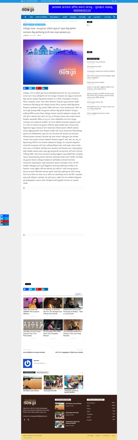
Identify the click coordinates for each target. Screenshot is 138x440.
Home (25, 21)
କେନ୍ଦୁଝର (89, 420)
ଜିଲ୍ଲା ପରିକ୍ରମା (54, 17)
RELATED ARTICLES (29, 372)
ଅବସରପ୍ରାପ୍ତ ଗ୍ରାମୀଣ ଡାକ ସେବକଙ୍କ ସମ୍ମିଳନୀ (71, 391)
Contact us (98, 435)
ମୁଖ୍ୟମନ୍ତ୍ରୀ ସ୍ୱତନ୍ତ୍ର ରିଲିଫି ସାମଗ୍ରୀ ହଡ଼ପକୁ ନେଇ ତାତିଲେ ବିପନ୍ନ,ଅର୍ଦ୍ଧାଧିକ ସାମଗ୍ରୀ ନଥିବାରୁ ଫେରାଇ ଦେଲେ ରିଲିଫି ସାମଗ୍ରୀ (100, 95)
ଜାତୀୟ (88, 411)
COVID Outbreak (41, 17)
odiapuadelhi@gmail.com (39, 416)
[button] (114, 17)
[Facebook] (113, 1)
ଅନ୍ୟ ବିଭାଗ (97, 17)
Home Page (90, 435)
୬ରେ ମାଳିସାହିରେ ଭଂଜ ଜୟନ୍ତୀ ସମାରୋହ (34, 352)
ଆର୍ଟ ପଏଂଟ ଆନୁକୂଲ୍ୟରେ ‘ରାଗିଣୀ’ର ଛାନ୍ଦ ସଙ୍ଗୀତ (69, 352)
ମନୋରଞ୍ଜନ (73, 17)
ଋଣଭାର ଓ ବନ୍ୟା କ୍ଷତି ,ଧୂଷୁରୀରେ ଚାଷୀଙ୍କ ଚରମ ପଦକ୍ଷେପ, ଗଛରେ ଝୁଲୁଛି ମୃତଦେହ (100, 88)
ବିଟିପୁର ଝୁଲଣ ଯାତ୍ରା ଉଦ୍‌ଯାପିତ (95, 82)
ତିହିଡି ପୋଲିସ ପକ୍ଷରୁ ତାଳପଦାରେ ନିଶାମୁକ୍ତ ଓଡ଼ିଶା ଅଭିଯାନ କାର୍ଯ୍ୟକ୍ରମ (101, 77)
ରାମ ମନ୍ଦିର (108, 17)
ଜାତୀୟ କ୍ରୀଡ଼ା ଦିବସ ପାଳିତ (50, 391)
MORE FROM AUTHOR (42, 372)
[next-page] (82, 372)
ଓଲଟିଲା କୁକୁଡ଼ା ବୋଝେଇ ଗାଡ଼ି (95, 102)
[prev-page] (80, 372)
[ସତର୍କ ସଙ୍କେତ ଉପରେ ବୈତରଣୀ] (32, 382)
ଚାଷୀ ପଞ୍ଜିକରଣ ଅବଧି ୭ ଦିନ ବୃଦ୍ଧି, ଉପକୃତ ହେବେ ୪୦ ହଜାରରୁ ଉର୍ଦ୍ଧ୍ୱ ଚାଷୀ (100, 108)
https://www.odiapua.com (39, 363)
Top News (90, 414)
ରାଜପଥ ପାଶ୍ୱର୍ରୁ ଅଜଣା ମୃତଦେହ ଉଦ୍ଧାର (98, 113)
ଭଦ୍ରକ (88, 408)
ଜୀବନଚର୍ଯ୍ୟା (82, 17)
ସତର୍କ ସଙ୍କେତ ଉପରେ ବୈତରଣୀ (31, 391)
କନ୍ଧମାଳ (31, 25)
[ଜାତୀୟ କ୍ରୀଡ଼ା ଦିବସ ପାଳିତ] (53, 382)
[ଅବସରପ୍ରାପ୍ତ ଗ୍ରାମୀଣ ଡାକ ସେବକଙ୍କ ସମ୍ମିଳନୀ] (73, 382)
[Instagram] (115, 1)
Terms (113, 435)
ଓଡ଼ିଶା (31, 17)
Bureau (27, 35)
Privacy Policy (106, 435)
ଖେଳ (89, 17)
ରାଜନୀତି (65, 17)
